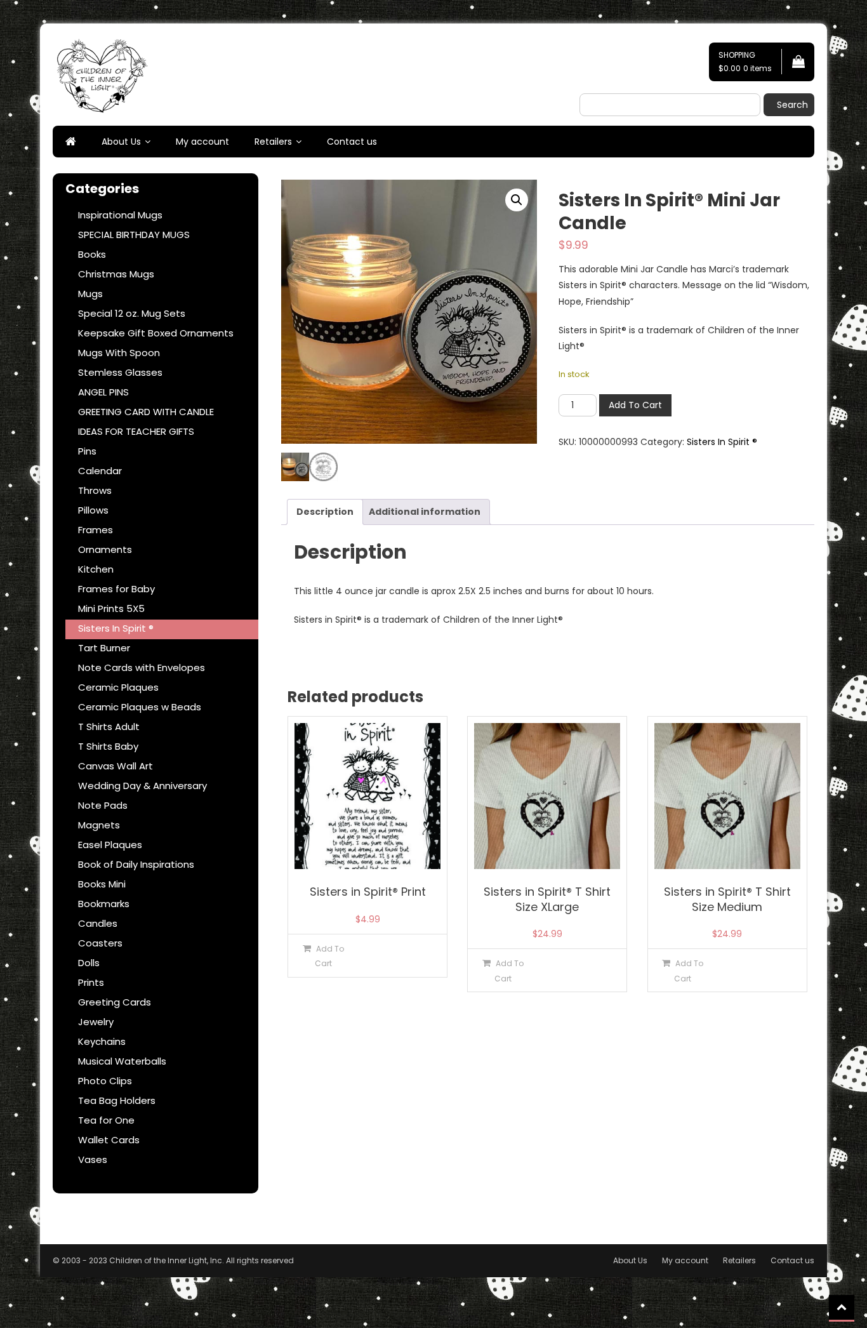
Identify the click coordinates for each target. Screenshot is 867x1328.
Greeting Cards (114, 1002)
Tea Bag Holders (117, 1100)
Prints (91, 982)
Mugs (90, 293)
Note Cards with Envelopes (141, 667)
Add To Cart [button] (329, 956)
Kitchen (96, 569)
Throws (95, 490)
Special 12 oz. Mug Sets (131, 313)
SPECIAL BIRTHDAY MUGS (134, 234)
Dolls (89, 962)
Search (792, 104)
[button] (516, 200)
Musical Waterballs (122, 1061)
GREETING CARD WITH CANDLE (146, 411)
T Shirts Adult (109, 726)
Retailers (273, 141)
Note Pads (103, 805)
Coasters (100, 943)
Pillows (93, 510)
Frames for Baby (116, 588)
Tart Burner (104, 647)
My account (202, 141)
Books (92, 254)
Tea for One (106, 1120)
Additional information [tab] (424, 511)
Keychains (102, 1041)
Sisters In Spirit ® (722, 441)
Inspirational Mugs (120, 215)
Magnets (99, 825)
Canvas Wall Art (115, 766)
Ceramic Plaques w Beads (139, 707)
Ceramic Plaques (118, 687)
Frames (95, 529)
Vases (92, 1159)
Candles (97, 923)
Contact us (352, 141)
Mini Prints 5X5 (111, 608)
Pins (87, 451)
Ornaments (105, 549)
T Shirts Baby (108, 746)
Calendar (100, 470)
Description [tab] (325, 511)
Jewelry (96, 1021)
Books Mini (102, 884)
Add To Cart (635, 405)
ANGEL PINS (103, 392)
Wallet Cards (109, 1139)
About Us (121, 141)
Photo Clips (105, 1080)
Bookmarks (103, 903)
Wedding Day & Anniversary (142, 785)
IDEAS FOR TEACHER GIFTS (136, 431)
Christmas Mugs (116, 274)
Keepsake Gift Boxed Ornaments (156, 333)
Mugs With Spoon (119, 352)
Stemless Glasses (120, 372)
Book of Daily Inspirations (136, 864)
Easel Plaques (110, 844)
